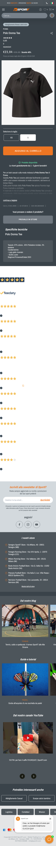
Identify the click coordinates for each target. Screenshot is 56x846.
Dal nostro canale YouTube (28, 715)
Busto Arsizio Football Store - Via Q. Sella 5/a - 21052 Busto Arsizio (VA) (28, 567)
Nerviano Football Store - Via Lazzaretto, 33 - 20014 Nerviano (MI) (28, 581)
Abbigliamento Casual (14, 798)
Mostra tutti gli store (28, 586)
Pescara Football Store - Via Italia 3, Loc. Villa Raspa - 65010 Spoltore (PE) (29, 574)
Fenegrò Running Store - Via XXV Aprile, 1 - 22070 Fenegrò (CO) (27, 553)
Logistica (8, 811)
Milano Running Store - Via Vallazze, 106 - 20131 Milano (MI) (27, 560)
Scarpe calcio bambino (41, 798)
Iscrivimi (45, 500)
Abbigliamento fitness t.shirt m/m (16, 25)
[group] (25, 628)
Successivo (13, 302)
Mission (42, 811)
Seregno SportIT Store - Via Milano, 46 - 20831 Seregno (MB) (26, 546)
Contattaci (26, 811)
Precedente (4, 302)
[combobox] (25, 15)
